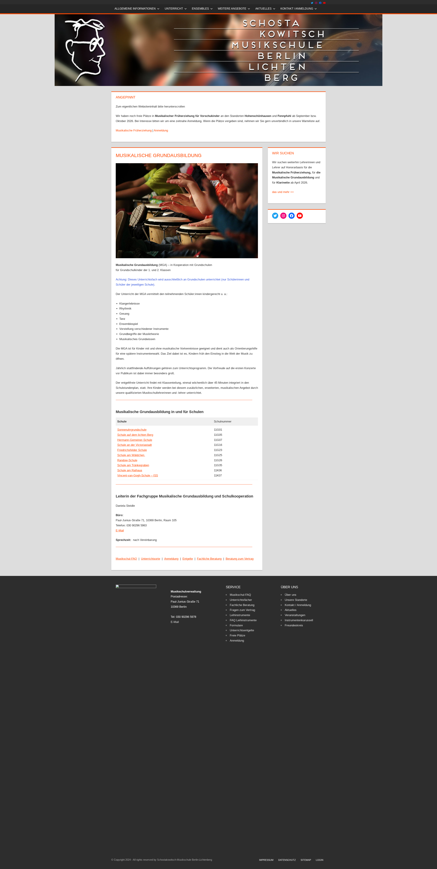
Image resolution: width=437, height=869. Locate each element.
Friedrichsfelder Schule (132, 450)
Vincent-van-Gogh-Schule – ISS (137, 475)
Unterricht (174, 8)
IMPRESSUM (266, 860)
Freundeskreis (294, 625)
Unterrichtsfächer (241, 600)
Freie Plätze (237, 635)
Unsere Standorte (296, 600)
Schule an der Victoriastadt (134, 445)
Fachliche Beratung (209, 558)
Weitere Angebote (232, 8)
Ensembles (200, 8)
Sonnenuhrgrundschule (131, 429)
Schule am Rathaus (129, 470)
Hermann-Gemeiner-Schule (134, 440)
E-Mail (120, 530)
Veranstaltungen (295, 615)
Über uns (290, 594)
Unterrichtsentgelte (242, 630)
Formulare (236, 625)
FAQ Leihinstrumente (243, 620)
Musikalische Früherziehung (134, 130)
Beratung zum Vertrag (239, 558)
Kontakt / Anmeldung (296, 8)
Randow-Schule (127, 460)
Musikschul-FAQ (126, 558)
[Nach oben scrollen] (431, 863)
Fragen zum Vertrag (242, 610)
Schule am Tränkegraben (133, 465)
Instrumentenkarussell (299, 620)
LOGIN (319, 860)
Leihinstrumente (240, 615)
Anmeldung (161, 130)
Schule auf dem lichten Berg (135, 434)
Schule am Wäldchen (131, 455)
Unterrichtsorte (150, 558)
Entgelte (187, 558)
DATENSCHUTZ (287, 860)
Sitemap (306, 860)
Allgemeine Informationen (135, 8)
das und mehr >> (283, 192)
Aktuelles (263, 8)
